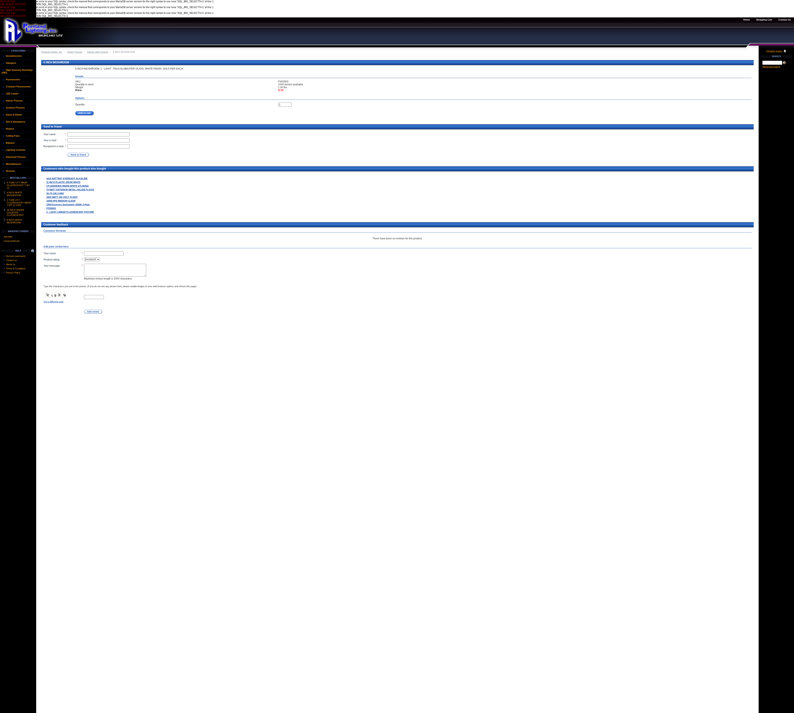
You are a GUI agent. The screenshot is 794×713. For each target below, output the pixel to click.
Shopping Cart (764, 19)
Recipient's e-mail (53, 146)
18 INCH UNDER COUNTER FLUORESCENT (15, 212)
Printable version (774, 51)
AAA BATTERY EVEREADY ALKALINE (66, 178)
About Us (10, 264)
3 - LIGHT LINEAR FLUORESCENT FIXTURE (70, 212)
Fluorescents (13, 79)
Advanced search (771, 66)
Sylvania (8, 236)
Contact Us (784, 19)
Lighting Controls (15, 150)
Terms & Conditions (16, 268)
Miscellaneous (13, 164)
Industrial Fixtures (16, 157)
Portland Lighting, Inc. (52, 52)
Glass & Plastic (14, 114)
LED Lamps (12, 93)
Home (746, 19)
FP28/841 (51, 208)
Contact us (11, 260)
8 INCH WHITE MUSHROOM (14, 221)
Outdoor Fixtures (15, 107)
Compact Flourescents (18, 86)
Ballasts (10, 143)
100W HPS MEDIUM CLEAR (60, 201)
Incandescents (14, 56)
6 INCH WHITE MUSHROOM (14, 193)
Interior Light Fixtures (97, 52)
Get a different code (53, 301)
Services (10, 171)
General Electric (12, 241)
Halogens (11, 63)
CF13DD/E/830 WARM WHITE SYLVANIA (67, 186)
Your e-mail (49, 140)
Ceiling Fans (12, 136)
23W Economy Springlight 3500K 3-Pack (68, 204)
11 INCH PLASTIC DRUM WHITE (63, 182)
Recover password (15, 256)
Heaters (10, 129)
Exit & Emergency (15, 121)
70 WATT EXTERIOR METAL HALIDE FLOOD (70, 189)
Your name (49, 134)
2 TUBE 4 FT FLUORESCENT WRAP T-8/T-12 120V (19, 202)
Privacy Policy (13, 272)
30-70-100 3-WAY (55, 193)
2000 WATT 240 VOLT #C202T (62, 197)
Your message (52, 265)
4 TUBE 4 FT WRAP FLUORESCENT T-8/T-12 (18, 185)
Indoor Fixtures (75, 52)
